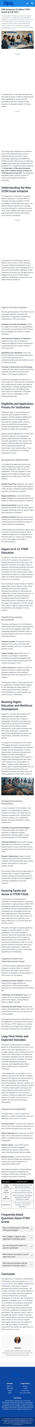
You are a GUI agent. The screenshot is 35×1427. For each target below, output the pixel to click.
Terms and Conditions (25, 1393)
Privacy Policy (25, 1390)
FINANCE (9, 1390)
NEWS (9, 1393)
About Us (25, 1386)
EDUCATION (10, 1388)
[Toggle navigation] (27, 3)
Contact (25, 1388)
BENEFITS (9, 1386)
